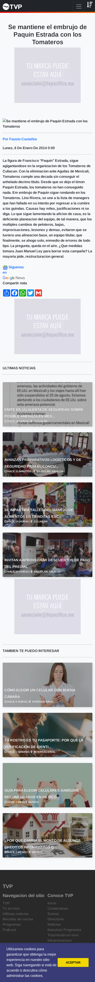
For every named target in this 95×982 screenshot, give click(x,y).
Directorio (56, 919)
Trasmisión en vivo (63, 935)
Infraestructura (60, 940)
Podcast (9, 930)
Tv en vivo (11, 908)
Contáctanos (58, 908)
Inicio (52, 903)
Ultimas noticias (16, 914)
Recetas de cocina (18, 919)
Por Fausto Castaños (20, 139)
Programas (12, 924)
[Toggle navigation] (79, 6)
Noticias (54, 924)
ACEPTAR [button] (73, 962)
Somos (53, 914)
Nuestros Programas (65, 930)
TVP (6, 903)
